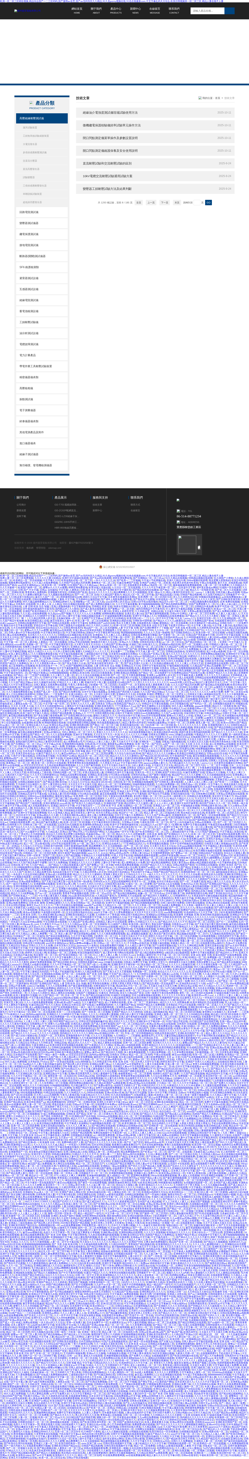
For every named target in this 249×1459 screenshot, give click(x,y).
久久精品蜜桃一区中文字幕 (33, 798)
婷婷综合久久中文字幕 (69, 988)
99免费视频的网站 (205, 748)
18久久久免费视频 (57, 862)
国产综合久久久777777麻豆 (145, 786)
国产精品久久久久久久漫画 (151, 748)
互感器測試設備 (28, 289)
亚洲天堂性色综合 (25, 753)
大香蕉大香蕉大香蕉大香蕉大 (125, 983)
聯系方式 (135, 504)
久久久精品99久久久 (167, 801)
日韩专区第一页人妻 (31, 786)
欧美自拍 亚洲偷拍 (92, 635)
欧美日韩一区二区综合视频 (210, 632)
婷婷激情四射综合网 (71, 597)
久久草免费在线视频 (182, 1052)
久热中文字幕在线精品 (23, 755)
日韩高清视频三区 (186, 670)
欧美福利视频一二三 (187, 1045)
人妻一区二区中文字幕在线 (73, 966)
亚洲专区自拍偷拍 (195, 651)
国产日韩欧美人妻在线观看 (168, 782)
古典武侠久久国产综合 (17, 774)
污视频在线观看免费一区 (22, 822)
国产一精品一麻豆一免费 (51, 746)
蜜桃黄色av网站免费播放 (120, 744)
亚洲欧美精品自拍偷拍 (188, 876)
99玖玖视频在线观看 (74, 604)
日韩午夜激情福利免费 (75, 846)
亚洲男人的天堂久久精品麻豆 (72, 699)
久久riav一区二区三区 (176, 691)
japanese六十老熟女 (87, 945)
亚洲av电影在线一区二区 (91, 919)
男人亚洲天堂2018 (81, 838)
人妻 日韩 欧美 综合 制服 (36, 606)
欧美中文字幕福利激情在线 (124, 824)
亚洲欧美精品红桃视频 (125, 672)
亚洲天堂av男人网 (65, 884)
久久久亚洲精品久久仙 (173, 838)
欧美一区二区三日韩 (201, 789)
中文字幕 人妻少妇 (201, 625)
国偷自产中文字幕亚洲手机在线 (102, 632)
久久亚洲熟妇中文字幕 (58, 838)
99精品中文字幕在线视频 (155, 703)
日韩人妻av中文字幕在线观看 (23, 632)
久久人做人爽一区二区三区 (208, 848)
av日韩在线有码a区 (151, 891)
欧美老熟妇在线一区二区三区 (76, 580)
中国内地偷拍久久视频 (156, 708)
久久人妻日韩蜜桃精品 (73, 848)
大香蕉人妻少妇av (139, 853)
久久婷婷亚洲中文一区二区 (148, 988)
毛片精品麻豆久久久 (179, 763)
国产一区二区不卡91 (91, 661)
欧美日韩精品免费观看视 (235, 910)
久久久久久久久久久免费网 (86, 613)
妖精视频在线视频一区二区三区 (75, 867)
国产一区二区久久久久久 (182, 907)
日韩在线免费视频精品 (196, 777)
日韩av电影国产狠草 (183, 865)
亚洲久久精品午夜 (176, 580)
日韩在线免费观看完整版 (144, 635)
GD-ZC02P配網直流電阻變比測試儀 (67, 510)
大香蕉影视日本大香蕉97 (157, 926)
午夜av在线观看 (208, 582)
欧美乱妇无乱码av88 (42, 1052)
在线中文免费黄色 (20, 670)
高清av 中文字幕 (132, 836)
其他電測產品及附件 (31, 432)
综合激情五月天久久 (190, 997)
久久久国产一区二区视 (97, 649)
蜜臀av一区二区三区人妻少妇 (95, 611)
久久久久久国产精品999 (109, 891)
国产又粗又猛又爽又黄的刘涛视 (211, 924)
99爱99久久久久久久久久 (201, 656)
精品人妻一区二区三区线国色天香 (161, 812)
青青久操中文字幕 (183, 898)
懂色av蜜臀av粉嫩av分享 (82, 943)
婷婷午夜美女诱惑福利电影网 (194, 732)
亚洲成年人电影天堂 (133, 1040)
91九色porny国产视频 (59, 613)
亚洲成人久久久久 (200, 867)
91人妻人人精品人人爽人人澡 (222, 905)
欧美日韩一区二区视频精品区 (131, 1000)
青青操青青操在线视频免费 (100, 810)
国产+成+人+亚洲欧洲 (170, 824)
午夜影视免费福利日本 (72, 649)
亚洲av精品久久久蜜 (47, 815)
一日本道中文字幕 (185, 587)
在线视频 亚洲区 (145, 694)
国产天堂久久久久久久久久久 (31, 779)
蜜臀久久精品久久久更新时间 (118, 661)
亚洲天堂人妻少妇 (134, 613)
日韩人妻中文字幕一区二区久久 (25, 677)
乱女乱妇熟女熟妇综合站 (79, 912)
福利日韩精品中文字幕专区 (150, 608)
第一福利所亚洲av (144, 639)
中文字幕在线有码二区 (15, 672)
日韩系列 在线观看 (25, 604)
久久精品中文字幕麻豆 (92, 819)
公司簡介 (21, 504)
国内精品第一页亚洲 (106, 1016)
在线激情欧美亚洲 (31, 722)
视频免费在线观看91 (19, 582)
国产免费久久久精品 (24, 850)
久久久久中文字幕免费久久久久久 (65, 957)
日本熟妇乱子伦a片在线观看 (181, 1004)
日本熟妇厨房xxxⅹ (172, 637)
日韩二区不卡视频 (18, 817)
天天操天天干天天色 (162, 765)
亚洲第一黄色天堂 (17, 680)
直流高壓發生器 (31, 169)
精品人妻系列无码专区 (178, 592)
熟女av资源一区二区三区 (113, 585)
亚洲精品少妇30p (13, 1021)
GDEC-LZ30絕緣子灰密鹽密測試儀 (67, 516)
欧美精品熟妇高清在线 (166, 732)
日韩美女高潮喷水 (158, 734)
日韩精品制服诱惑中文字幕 (32, 623)
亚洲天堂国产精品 (106, 791)
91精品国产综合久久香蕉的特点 (156, 898)
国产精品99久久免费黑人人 (157, 895)
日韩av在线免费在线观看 (114, 1031)
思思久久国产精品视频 (68, 855)
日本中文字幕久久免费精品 (129, 815)
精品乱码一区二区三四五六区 (93, 755)
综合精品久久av (177, 708)
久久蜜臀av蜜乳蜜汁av (35, 594)
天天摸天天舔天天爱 (104, 694)
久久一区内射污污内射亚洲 (212, 1009)
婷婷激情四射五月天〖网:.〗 (183, 767)
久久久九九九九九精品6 (216, 675)
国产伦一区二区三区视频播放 (58, 829)
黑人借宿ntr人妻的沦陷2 (207, 1040)
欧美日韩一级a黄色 (81, 881)
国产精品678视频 (29, 656)
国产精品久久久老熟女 (67, 611)
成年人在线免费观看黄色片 (93, 997)
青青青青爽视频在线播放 (196, 978)
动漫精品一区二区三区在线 (137, 805)
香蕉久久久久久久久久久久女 (111, 732)
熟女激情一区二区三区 (45, 955)
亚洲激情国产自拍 (236, 990)
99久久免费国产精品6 (111, 770)
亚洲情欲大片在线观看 (130, 895)
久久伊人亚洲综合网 (63, 651)
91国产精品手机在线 (177, 1021)
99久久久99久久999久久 (99, 625)
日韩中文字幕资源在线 (153, 665)
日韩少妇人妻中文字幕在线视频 (136, 1014)
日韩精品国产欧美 (77, 592)
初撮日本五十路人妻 (95, 682)
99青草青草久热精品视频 (179, 727)
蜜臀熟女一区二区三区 (103, 582)
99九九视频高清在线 (44, 682)
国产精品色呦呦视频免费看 (145, 902)
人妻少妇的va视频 (216, 637)
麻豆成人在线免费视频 (82, 789)
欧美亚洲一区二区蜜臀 (54, 585)
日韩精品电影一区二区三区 (107, 696)
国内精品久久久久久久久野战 (219, 919)
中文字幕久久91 (51, 580)
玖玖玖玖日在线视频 (119, 777)
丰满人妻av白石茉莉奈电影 (87, 630)
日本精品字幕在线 (22, 955)
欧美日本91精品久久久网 (162, 1000)
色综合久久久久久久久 (100, 592)
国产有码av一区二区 (200, 703)
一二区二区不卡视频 (217, 765)
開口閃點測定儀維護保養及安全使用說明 (110, 150)
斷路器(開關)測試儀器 (32, 256)
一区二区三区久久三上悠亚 (100, 976)
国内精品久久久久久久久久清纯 (154, 969)
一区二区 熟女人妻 (58, 933)
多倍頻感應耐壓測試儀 (35, 152)
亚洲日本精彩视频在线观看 (138, 758)
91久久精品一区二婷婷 (227, 710)
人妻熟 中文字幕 (66, 599)
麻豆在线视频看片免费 (112, 793)
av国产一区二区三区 (173, 744)
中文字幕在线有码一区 (234, 649)
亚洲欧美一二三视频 (149, 741)
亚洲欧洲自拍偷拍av (46, 950)
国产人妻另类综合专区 (55, 784)
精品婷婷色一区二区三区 (33, 696)
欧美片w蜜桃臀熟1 (211, 857)
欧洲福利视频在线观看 (54, 722)
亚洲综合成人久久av (37, 725)
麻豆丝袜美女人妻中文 (62, 620)
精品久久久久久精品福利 (13, 891)
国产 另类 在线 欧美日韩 (182, 627)
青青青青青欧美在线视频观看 (83, 763)
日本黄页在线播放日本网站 (122, 597)
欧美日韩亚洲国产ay (109, 1026)
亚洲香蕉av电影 (218, 929)
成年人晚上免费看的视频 (100, 815)
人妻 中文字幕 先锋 (128, 627)
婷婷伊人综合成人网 (35, 952)
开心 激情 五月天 (111, 879)
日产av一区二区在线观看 (48, 893)
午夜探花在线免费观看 (120, 796)
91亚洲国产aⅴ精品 (67, 755)
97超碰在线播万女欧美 (76, 758)
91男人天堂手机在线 (122, 855)
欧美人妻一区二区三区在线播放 (91, 620)
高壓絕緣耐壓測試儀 (31, 118)
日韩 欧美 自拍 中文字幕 (154, 625)
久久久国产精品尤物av (20, 682)
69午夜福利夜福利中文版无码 (38, 608)
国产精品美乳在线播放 (229, 962)
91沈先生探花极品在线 (181, 888)
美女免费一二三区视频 (122, 651)
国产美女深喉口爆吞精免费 (48, 715)
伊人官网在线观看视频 (155, 907)
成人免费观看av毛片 (74, 741)
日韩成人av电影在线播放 (35, 964)
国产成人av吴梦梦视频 (166, 758)
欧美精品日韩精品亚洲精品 (191, 753)
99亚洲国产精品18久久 (65, 1021)
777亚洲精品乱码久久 (79, 696)
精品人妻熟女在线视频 (63, 993)
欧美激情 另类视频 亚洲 (186, 914)
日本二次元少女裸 (238, 765)
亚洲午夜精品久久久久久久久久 (158, 1045)
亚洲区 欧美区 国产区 (230, 865)
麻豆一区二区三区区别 (72, 857)
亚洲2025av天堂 (189, 884)
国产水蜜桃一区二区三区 (171, 635)
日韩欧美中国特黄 (142, 620)
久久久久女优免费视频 (151, 739)
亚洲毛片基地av (214, 838)
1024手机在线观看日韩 (63, 843)
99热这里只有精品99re (132, 914)
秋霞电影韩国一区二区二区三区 (197, 872)
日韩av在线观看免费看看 (84, 1000)
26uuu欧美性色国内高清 (81, 895)
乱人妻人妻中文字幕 (210, 649)
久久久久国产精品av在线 (56, 786)
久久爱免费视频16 (123, 912)
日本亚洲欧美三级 (174, 893)
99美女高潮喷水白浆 (124, 606)
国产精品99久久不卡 (226, 952)
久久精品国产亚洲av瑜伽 (114, 644)
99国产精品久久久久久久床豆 (199, 599)
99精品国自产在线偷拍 (210, 853)
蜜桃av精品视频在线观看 (203, 862)
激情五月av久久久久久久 (124, 739)
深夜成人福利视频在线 (173, 741)
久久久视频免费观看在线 (44, 654)
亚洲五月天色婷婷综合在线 (39, 969)
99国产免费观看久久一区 (202, 604)
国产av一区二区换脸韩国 (39, 777)
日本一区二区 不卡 (75, 995)
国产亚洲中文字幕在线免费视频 (29, 812)
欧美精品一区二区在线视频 (27, 580)
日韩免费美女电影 (119, 760)
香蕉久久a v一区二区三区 (141, 829)
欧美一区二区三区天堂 (203, 834)
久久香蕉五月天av (109, 763)
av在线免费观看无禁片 (46, 860)
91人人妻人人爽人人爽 (149, 606)
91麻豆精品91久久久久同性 (101, 670)
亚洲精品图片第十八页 (122, 639)
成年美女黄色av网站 (207, 587)
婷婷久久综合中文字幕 (95, 597)
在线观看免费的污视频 (111, 945)
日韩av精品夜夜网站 (44, 931)
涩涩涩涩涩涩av (181, 737)
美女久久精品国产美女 (63, 770)
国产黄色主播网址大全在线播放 (153, 706)
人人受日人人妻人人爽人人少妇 (121, 798)
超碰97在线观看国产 (216, 938)
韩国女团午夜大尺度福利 (177, 789)
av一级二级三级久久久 (89, 843)
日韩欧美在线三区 (102, 929)
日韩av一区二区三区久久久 (111, 943)
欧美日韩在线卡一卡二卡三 (50, 665)
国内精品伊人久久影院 (67, 608)
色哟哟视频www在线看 (61, 718)
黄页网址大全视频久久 (214, 1012)
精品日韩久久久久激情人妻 (138, 803)
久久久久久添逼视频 (24, 1009)
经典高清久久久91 (100, 827)
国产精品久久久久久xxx (23, 1033)
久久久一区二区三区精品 (134, 1026)
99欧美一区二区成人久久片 (211, 1004)
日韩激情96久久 (181, 895)
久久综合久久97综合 (79, 782)
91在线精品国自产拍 (197, 1047)
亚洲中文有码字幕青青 (223, 737)
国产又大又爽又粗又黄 (148, 661)
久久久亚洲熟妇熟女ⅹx (97, 860)
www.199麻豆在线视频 (179, 710)
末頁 (177, 202)
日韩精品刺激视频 (60, 1047)
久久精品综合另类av (17, 945)
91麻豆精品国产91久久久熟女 (44, 1004)
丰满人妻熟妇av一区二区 (195, 929)
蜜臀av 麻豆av (92, 1052)
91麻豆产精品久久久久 (48, 753)
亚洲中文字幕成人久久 (144, 616)
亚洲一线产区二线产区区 (148, 744)
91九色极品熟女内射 (24, 898)
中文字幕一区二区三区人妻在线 (20, 642)
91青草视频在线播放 (157, 843)
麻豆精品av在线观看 (60, 630)
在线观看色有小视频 (147, 623)
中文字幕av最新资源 (119, 938)
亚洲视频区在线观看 (90, 779)
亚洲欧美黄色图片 (203, 608)
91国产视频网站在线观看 (79, 665)
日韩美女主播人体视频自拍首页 (158, 670)
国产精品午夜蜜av (38, 672)
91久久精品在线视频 (176, 578)
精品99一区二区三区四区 (201, 921)
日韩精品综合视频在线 (69, 635)
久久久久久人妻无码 (89, 879)
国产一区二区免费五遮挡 (193, 881)
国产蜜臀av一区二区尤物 (121, 608)
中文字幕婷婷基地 (80, 606)
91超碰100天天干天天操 (120, 957)
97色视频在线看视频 (144, 929)
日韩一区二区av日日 (100, 893)
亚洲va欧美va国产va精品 (67, 1002)
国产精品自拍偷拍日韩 (98, 995)
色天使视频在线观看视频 (235, 715)
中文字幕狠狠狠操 (63, 940)
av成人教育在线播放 (26, 917)
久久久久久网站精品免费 (190, 945)
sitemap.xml (54, 548)
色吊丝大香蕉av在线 (106, 812)
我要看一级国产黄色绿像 (63, 919)
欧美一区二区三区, (45, 1038)
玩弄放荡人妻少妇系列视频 (62, 793)
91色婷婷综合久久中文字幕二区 (200, 912)
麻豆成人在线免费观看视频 (142, 1031)
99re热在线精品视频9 (92, 798)
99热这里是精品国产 (165, 1033)
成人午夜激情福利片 (155, 729)
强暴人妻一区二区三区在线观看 (196, 940)
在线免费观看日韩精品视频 (151, 710)
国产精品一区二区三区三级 (174, 590)
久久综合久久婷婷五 (38, 993)
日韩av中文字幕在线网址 (66, 658)
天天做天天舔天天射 (175, 611)
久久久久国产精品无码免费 (185, 684)
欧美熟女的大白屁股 (212, 874)
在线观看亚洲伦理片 (225, 620)
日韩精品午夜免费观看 (199, 796)
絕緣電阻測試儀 (28, 300)
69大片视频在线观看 (47, 898)
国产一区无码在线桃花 (191, 801)
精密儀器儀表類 (28, 377)
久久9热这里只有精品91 (21, 597)
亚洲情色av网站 (124, 1007)
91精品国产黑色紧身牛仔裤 (200, 635)
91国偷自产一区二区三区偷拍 (28, 936)
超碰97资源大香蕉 (107, 1049)
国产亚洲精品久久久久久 (177, 834)
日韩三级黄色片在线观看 (72, 625)
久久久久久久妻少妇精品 (48, 578)
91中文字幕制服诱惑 (67, 668)
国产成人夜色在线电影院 (93, 608)
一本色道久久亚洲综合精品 (128, 699)
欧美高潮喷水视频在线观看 (207, 850)
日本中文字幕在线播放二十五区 (112, 789)
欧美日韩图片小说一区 (43, 699)
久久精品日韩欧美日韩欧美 (123, 888)
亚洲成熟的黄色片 (202, 969)
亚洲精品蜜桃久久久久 (58, 902)
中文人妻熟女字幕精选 (15, 1004)
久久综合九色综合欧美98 (230, 708)
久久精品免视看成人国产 (52, 727)
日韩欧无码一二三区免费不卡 (51, 694)
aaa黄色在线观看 (79, 637)
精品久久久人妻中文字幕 (63, 710)
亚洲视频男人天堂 (112, 630)
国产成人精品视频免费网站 (215, 668)
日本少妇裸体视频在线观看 (146, 995)
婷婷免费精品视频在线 (212, 654)
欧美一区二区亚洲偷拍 (43, 668)
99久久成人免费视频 (182, 706)
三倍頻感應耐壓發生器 (35, 185)
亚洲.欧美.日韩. (86, 677)
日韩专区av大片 (101, 881)
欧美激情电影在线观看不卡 (85, 1031)
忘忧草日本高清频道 (68, 824)
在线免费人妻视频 (108, 1014)
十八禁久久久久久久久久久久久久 (151, 682)
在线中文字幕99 (78, 623)
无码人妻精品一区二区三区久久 (78, 732)
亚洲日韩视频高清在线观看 (182, 658)
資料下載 (21, 516)
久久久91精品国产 (160, 850)
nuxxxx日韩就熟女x (99, 739)
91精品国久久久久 (191, 950)
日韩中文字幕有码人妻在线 (112, 850)
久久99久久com (127, 955)
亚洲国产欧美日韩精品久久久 (38, 611)
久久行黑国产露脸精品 (207, 831)
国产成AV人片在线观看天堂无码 (181, 746)
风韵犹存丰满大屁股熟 (195, 760)
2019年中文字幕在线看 (228, 635)
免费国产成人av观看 (184, 639)
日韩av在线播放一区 (205, 822)
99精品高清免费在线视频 (73, 774)
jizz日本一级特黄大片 (174, 796)
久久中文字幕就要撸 (126, 604)
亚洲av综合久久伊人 (49, 910)
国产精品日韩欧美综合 (65, 962)
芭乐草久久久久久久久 (83, 729)
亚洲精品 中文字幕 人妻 (28, 1026)
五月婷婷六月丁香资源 (107, 914)
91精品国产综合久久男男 (161, 886)
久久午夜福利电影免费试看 (93, 1038)
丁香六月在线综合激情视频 (68, 905)
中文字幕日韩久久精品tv (55, 791)
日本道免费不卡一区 (152, 836)
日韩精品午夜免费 (203, 606)
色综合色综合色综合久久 (49, 627)
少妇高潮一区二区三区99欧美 (160, 725)
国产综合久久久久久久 (23, 827)
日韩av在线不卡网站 (203, 710)
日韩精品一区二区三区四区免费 (39, 853)
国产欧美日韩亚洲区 (86, 1049)
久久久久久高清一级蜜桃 (156, 632)
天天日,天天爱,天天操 (22, 706)
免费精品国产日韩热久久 (94, 938)
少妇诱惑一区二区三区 (105, 936)
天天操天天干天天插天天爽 (102, 886)
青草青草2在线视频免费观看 (15, 737)
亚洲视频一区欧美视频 (77, 746)
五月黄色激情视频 (135, 675)
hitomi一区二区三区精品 (192, 855)
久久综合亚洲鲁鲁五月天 (109, 1040)
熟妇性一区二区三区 (161, 585)
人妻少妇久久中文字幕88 (228, 940)
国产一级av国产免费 (42, 990)
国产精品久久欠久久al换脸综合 (169, 620)
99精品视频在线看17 (92, 616)
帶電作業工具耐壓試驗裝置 (35, 366)
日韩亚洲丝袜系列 (72, 627)
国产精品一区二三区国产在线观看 (31, 675)
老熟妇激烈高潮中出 (26, 741)
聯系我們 (174, 10)
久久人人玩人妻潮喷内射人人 (168, 841)
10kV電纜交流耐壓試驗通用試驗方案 (107, 176)
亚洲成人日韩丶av (80, 827)
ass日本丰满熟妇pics (29, 585)
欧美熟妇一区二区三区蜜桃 (59, 687)
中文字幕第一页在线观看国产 (86, 786)
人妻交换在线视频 (98, 646)
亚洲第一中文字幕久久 (231, 642)
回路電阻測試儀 (28, 212)
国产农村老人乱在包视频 (210, 670)
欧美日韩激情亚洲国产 (180, 817)
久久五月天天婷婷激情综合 (49, 706)
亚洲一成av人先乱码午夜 (233, 1021)
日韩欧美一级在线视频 (196, 829)
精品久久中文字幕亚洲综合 (18, 684)
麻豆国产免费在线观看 (196, 869)
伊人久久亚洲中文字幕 (84, 817)
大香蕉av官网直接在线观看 (230, 793)
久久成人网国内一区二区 (215, 974)
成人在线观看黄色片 (38, 805)
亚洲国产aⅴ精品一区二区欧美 (155, 582)
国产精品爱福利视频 (49, 938)
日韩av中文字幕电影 (136, 793)
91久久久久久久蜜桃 (36, 729)
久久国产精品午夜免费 (12, 620)
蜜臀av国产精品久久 (193, 1042)
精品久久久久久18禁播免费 (131, 834)
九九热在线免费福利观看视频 (59, 765)
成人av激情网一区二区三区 (132, 886)
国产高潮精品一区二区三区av (148, 578)
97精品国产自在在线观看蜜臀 (55, 656)
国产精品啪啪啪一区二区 (92, 978)
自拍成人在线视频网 (43, 876)
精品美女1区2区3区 (101, 782)
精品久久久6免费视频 (22, 893)
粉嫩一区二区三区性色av (151, 893)
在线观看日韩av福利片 (212, 943)
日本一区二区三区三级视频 (224, 978)
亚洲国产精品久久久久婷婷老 (126, 1012)
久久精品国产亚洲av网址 (81, 921)
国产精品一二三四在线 (199, 680)
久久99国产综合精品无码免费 (74, 582)
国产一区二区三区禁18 (178, 1019)
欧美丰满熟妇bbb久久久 (134, 1009)
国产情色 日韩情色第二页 (13, 993)
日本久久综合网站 (61, 817)
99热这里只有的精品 (118, 872)
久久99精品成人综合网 (125, 867)
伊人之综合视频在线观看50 (20, 694)
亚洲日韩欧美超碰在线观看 (214, 914)
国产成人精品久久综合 (96, 841)
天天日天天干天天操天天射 (82, 784)
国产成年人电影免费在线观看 (116, 599)
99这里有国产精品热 (11, 853)
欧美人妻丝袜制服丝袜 (152, 701)
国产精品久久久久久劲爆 (215, 876)
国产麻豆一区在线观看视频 (211, 815)
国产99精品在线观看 (58, 623)
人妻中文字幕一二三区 (12, 767)
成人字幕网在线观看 (115, 1002)
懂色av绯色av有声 (119, 853)
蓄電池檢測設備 (28, 311)
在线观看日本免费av (138, 585)
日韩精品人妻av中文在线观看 (111, 921)
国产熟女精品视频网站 (158, 862)
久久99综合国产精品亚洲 (17, 976)
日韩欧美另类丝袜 (214, 661)
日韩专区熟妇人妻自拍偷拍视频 (193, 886)
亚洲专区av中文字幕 (175, 680)
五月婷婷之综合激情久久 (29, 784)
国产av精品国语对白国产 (225, 646)
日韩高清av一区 (189, 784)
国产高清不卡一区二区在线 (34, 919)
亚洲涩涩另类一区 (206, 618)
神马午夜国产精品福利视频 (72, 853)
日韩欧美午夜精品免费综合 (69, 1052)
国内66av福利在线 (35, 1014)
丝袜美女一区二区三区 (143, 938)
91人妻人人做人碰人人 (228, 604)
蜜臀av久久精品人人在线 (149, 637)
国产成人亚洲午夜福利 (103, 1023)
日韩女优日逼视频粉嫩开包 (93, 1021)
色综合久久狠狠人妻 (234, 853)
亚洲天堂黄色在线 (114, 931)
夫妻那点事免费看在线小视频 (164, 1026)
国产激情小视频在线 (159, 774)
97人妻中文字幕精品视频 (179, 608)
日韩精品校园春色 (175, 651)
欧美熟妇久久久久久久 (141, 950)
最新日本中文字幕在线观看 (18, 625)
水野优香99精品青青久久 (164, 689)
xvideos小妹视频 (35, 985)
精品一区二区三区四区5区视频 (185, 1012)
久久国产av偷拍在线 (172, 713)
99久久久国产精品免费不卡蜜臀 (30, 862)
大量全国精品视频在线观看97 (179, 1035)
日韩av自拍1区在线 (217, 753)
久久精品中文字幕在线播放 (108, 836)
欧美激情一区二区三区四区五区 (222, 812)
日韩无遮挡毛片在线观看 (33, 1049)
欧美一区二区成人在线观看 (179, 677)
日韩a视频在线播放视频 (234, 836)
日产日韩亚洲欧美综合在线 (77, 715)
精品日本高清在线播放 (92, 801)
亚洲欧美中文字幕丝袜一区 (125, 964)
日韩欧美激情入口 (93, 950)
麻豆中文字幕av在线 (16, 805)
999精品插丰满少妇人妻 (213, 805)
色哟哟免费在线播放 (112, 613)
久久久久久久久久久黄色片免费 (206, 691)
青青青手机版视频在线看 (76, 893)
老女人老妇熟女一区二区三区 (71, 876)
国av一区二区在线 (37, 891)
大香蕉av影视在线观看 (199, 611)
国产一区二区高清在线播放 (89, 940)
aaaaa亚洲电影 (203, 706)
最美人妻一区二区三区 (208, 722)
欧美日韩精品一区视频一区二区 (170, 990)
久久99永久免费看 (20, 699)
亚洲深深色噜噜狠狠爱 (154, 959)
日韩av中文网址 (178, 613)
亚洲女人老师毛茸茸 (123, 611)
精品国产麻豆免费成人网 (49, 822)
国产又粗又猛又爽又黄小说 (56, 881)
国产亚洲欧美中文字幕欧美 (117, 590)
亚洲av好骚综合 (52, 732)
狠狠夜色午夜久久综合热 (104, 642)
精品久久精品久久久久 (39, 651)
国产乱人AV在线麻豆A (181, 822)
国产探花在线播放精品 (57, 936)
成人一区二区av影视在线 (36, 843)
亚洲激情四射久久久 (218, 725)
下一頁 (164, 202)
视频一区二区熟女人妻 (232, 616)
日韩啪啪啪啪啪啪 (58, 672)
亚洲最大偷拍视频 (68, 888)
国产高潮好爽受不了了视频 (154, 627)
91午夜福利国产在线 (180, 755)
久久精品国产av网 (173, 646)
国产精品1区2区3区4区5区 (154, 755)
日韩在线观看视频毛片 (190, 786)
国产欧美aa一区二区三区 (129, 708)
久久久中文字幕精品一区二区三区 (68, 964)
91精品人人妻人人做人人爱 (100, 741)
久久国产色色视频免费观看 (217, 786)
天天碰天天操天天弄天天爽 (162, 985)
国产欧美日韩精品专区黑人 (23, 727)
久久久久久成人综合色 (217, 630)
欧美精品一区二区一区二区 (78, 900)
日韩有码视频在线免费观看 (86, 1047)
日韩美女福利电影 (63, 748)
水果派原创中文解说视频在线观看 (209, 895)
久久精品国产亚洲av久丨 (222, 777)
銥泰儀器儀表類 (28, 421)
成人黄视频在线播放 (40, 817)
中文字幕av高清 (52, 744)
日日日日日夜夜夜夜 (101, 672)
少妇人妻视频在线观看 (153, 810)
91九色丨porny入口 (185, 618)
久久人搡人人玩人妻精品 (116, 635)
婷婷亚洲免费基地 (122, 578)
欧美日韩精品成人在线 (37, 620)
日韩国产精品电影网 (191, 594)
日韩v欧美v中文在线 (95, 744)
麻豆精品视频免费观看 (20, 715)
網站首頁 (76, 10)
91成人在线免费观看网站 (88, 829)
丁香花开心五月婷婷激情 (32, 834)
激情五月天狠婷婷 (140, 718)
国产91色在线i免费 (177, 729)
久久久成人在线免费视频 (45, 582)
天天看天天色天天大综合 (87, 644)
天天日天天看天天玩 (10, 751)
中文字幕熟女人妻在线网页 (130, 910)
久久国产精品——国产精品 (44, 865)
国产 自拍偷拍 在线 (231, 1040)
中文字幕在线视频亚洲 (70, 654)
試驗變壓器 (29, 177)
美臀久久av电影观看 (58, 1023)
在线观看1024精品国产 (119, 682)
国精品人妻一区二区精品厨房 (89, 718)
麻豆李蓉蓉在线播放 (98, 983)
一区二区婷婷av (100, 639)
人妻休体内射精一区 (54, 981)
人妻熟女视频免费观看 (177, 791)
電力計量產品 (27, 355)
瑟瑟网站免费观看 (147, 649)
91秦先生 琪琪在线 (115, 801)
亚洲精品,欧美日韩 (79, 672)
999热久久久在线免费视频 (14, 869)
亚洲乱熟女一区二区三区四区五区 (119, 969)
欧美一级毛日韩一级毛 (145, 860)
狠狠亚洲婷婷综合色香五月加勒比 (36, 760)
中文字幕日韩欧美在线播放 (43, 948)
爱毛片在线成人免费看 (18, 990)
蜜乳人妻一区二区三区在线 (218, 801)
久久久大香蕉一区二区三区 (146, 905)
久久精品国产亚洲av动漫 (54, 708)
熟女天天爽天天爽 (125, 623)
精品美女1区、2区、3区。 (34, 978)
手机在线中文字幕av (141, 760)
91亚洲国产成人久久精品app (82, 585)
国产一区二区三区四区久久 (231, 822)
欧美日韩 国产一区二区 (112, 675)
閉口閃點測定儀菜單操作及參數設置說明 (110, 138)
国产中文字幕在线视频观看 (168, 760)
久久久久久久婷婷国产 (197, 879)
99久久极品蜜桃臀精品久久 (37, 601)
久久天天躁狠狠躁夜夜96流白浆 (51, 639)
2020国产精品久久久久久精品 (155, 865)
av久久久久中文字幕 (194, 1031)
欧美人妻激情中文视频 (146, 668)
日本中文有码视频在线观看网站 (186, 843)
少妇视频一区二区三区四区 (102, 684)
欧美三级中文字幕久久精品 (34, 713)
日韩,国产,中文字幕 (28, 590)
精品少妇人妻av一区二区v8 (21, 720)
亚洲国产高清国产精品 (84, 701)
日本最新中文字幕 (17, 948)
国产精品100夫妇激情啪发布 (57, 1026)
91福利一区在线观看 (230, 587)
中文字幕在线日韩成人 (106, 727)
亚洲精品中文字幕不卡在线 (48, 758)
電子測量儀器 (27, 410)
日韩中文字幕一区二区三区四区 (59, 677)
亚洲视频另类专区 (57, 592)
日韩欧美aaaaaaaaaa (153, 727)
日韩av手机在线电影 (79, 642)
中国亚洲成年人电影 (138, 850)
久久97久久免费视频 (187, 649)
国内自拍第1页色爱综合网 (180, 748)
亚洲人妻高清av (179, 862)
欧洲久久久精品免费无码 (38, 872)
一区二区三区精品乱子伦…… (147, 1038)
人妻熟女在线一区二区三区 (27, 703)
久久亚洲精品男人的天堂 (119, 819)
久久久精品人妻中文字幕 (138, 945)
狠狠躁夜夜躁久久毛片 (235, 850)
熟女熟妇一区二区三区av (154, 964)
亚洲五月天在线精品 (115, 618)
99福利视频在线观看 (143, 784)
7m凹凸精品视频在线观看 (177, 988)
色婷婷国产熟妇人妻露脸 (36, 710)
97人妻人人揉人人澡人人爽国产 (103, 857)
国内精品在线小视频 (201, 891)
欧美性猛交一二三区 (14, 777)
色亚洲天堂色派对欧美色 (185, 582)
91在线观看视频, (207, 936)
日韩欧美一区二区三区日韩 (148, 646)
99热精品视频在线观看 (200, 578)
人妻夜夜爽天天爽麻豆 (209, 658)
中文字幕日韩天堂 (115, 689)
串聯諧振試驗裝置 (32, 194)
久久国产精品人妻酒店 (212, 948)
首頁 (217, 98)
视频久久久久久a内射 (11, 748)
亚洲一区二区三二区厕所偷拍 (143, 1002)
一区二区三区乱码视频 (66, 777)
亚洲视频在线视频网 (142, 782)
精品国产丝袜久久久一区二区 (214, 803)
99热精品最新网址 (157, 722)
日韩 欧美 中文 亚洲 (90, 590)
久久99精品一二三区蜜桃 (126, 1035)
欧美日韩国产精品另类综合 (55, 1000)
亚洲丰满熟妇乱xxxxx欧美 (56, 803)
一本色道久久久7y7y (145, 978)
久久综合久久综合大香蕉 (167, 950)
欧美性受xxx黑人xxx (202, 995)
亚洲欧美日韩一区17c (151, 680)
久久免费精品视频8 (216, 1026)
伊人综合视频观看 (10, 722)
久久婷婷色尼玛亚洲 (207, 627)
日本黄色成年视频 (27, 746)
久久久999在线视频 (71, 808)
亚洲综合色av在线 (58, 725)
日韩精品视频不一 (125, 748)
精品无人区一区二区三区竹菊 (138, 594)
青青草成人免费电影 (35, 592)
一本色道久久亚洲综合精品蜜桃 (94, 710)
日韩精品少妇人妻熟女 (201, 720)
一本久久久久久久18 (104, 580)
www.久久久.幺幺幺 (97, 853)
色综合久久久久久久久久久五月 (174, 971)
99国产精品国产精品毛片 (166, 872)
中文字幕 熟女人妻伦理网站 (69, 760)
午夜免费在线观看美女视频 (214, 767)
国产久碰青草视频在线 (164, 945)
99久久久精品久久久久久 (212, 985)
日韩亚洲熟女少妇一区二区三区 (185, 976)
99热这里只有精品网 (33, 943)
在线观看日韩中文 (200, 737)
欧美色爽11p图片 (196, 838)
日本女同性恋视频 (237, 637)
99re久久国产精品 (180, 867)
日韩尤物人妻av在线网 (228, 592)
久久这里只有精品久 (213, 594)
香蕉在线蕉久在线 (203, 727)
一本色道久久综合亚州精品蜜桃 (27, 874)
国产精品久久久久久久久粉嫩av (158, 753)
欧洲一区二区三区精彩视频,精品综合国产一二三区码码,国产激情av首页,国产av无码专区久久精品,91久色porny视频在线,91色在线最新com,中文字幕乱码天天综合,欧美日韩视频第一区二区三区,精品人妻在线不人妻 (111, 575)
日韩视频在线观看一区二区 (103, 966)
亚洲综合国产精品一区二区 (34, 734)
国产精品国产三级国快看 (31, 687)
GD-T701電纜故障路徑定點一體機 (67, 504)
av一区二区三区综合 (173, 642)
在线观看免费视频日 (224, 789)
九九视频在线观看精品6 (60, 594)
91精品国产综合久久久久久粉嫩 (109, 767)
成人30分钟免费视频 (229, 701)
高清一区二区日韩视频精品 (139, 1033)
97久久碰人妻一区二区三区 (150, 651)
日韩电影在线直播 (81, 869)
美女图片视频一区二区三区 (147, 796)
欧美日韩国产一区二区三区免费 (35, 658)
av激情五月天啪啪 (223, 687)
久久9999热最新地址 (195, 637)
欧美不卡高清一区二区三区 (229, 606)
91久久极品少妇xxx (130, 656)
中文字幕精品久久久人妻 (185, 926)
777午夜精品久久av (125, 706)
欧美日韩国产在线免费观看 (170, 696)
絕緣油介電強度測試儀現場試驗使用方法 (110, 112)
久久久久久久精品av (71, 924)
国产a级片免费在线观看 (226, 907)
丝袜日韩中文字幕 (193, 713)
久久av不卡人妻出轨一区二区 (224, 860)
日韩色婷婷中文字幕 (228, 936)
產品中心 (116, 10)
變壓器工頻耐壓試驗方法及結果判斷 (107, 189)
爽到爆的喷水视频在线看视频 (104, 1009)
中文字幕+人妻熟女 (69, 590)
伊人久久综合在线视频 (87, 675)
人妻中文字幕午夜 (110, 862)
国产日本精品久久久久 (229, 959)
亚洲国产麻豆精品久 (52, 900)
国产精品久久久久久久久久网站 (120, 751)
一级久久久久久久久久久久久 (162, 874)
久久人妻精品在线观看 (212, 808)
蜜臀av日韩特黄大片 (11, 824)
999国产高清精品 (194, 841)
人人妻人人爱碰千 (164, 808)
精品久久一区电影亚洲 (201, 590)
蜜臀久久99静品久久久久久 (142, 921)
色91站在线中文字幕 (129, 715)
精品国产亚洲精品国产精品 (214, 884)
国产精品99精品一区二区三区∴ (201, 642)
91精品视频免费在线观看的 (204, 601)
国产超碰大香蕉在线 (175, 739)
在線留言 (154, 10)
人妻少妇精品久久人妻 (20, 808)
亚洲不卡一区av (232, 966)
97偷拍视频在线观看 (178, 665)
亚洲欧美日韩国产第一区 (191, 1033)
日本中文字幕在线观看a (94, 691)
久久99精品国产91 (194, 630)
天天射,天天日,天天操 (196, 744)
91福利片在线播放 (120, 995)
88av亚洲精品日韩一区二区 (108, 1033)
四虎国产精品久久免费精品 (14, 663)
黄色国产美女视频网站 (15, 819)
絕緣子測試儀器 (28, 454)
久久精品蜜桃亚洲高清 (121, 997)
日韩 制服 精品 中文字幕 (88, 751)
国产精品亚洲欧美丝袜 (55, 782)
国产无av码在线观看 (100, 578)
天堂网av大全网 (103, 677)
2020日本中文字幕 (25, 815)
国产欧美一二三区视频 (128, 580)
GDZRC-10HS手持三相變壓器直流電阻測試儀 (67, 522)
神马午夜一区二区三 (46, 888)
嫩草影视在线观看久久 (32, 1016)
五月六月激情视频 (13, 770)
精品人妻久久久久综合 (219, 881)
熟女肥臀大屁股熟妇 (219, 580)
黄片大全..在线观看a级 (230, 582)
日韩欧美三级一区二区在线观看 (39, 824)
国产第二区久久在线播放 (228, 590)
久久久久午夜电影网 (232, 694)
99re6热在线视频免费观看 (14, 997)
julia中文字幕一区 (103, 912)
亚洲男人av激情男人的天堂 (161, 675)
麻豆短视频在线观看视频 (206, 755)
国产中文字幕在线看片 (30, 836)
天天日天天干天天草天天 (161, 1009)
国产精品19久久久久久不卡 (172, 921)
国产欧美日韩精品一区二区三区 (151, 831)
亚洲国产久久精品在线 (122, 658)
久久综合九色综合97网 (169, 978)
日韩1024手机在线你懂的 (144, 601)
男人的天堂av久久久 (35, 926)
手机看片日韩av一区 (179, 625)
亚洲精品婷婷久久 (62, 601)
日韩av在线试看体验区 (72, 860)
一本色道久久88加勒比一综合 (138, 696)
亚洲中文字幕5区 (220, 886)
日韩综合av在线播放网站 (146, 713)
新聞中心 (135, 10)
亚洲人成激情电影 (60, 606)
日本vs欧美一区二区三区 (169, 819)
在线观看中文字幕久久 (100, 699)
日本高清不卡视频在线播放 (37, 751)
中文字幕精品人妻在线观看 (38, 748)
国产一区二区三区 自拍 (87, 594)
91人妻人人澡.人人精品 (49, 604)
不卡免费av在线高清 (138, 943)
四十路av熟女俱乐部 (122, 827)
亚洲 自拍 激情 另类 (201, 955)
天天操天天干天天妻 (127, 741)
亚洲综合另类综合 (71, 1004)
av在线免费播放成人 (232, 597)
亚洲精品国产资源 (221, 680)
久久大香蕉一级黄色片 (193, 905)
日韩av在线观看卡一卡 (128, 746)
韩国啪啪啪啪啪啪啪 (131, 632)
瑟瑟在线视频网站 (120, 881)
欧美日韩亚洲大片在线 (125, 677)
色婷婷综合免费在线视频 (145, 777)
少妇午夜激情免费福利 (230, 912)
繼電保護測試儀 (28, 234)
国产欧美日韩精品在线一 (198, 646)
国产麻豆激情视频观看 (157, 613)
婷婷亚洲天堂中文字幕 (128, 810)
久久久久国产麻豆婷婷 (88, 765)
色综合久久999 (54, 834)
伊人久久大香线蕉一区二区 (45, 670)
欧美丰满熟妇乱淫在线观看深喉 (206, 1002)
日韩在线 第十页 (121, 782)
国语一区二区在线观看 (43, 1012)
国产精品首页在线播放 (43, 976)
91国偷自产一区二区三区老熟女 (231, 720)
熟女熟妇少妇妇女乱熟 (192, 812)
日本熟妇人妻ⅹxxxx (230, 791)
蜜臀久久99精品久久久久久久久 (92, 651)
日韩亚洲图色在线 (104, 713)
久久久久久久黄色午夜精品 (14, 1023)
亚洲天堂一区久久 (144, 772)
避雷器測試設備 (28, 278)
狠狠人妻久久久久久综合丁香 (231, 748)
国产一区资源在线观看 (67, 819)
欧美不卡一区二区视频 (143, 881)
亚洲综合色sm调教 (30, 900)
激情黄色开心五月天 (235, 888)
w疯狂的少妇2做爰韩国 (177, 952)
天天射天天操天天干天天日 (133, 936)
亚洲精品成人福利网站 (103, 708)
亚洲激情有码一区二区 (184, 815)
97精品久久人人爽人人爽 (70, 682)
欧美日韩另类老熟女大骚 (223, 741)
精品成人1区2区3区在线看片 (226, 1014)
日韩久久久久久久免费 (41, 945)
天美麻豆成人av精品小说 (228, 779)
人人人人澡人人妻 (163, 803)
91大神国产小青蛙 (223, 578)
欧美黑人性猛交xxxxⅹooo (44, 661)
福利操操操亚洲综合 (226, 872)
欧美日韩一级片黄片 (209, 699)
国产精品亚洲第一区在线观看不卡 (160, 983)
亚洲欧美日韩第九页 (33, 1040)
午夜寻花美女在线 (189, 758)
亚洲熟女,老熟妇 (79, 646)
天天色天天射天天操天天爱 (201, 739)
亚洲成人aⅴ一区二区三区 (207, 715)
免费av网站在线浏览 (90, 668)
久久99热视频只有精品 (137, 931)
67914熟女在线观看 (119, 774)
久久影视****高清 (224, 1007)
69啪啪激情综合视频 (28, 867)
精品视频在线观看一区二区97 (192, 933)
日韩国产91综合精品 (227, 656)
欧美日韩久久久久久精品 (150, 848)
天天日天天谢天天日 (24, 739)
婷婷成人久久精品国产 (136, 1028)
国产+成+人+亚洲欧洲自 (41, 819)
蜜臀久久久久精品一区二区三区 (39, 801)
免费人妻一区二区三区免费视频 (16, 578)
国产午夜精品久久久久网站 (98, 1045)
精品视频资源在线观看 (37, 767)
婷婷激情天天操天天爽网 (182, 962)
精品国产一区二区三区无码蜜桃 (100, 627)
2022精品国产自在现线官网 (93, 888)
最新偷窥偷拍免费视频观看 (187, 585)
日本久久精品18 (12, 940)
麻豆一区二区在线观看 (127, 680)
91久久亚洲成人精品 (58, 812)
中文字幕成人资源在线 (232, 831)
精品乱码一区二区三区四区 (173, 687)
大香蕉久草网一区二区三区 (93, 777)
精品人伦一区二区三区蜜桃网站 (114, 784)
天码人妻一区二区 (225, 810)
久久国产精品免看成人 (118, 737)
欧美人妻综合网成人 (19, 654)
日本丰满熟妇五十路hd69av (204, 623)
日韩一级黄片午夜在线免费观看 (161, 993)
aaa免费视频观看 (173, 912)
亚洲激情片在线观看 (39, 879)
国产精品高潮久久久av (218, 1031)
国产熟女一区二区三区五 (231, 981)
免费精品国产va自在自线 (102, 623)
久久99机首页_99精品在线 (149, 611)
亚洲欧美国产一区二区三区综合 (16, 639)
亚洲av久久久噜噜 (128, 642)
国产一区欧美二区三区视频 (96, 1012)
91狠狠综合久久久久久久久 (154, 798)
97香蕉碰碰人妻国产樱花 (176, 891)
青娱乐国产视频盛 (183, 779)
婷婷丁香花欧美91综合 (221, 893)
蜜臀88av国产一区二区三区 (18, 758)
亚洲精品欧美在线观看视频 (71, 680)
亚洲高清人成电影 (80, 1023)
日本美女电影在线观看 (97, 760)
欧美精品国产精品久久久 (127, 703)
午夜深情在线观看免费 (228, 834)
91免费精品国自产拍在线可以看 (188, 672)
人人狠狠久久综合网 (214, 976)
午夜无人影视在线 (77, 684)
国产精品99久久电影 (112, 1052)
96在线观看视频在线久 (109, 722)
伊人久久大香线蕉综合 (236, 798)
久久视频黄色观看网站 (57, 637)
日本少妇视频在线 (179, 703)
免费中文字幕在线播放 (195, 824)
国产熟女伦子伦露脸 (143, 599)
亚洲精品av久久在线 (142, 737)
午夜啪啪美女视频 (190, 805)
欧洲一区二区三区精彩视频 (208, 1028)
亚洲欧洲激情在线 (122, 929)
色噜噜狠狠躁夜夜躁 (189, 668)
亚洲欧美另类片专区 (210, 900)
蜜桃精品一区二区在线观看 (173, 623)
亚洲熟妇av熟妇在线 (120, 620)
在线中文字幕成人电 (83, 1040)
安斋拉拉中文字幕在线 (45, 625)
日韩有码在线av (139, 774)
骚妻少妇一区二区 (13, 630)
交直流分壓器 (30, 160)
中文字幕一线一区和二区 (121, 637)
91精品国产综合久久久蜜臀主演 (228, 867)
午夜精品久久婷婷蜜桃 (39, 701)
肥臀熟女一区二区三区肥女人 (170, 694)
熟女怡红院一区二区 (151, 981)
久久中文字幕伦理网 (81, 936)
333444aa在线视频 (118, 808)
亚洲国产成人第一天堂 (45, 691)
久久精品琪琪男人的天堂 (42, 618)
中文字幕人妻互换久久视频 (52, 895)
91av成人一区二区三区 (12, 725)
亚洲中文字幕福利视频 (117, 902)
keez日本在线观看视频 (153, 715)
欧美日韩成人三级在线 (39, 772)
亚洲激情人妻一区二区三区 (30, 789)
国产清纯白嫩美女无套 (32, 637)
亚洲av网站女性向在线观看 (45, 737)
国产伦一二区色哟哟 (226, 921)
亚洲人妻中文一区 (9, 978)
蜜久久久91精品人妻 (34, 838)
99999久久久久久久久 (164, 919)
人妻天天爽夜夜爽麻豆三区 (18, 929)
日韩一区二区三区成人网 (116, 779)
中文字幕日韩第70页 (131, 763)
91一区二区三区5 (143, 827)
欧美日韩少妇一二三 (137, 618)
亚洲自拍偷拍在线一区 (131, 725)
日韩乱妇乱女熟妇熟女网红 (48, 929)
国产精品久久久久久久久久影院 (202, 616)
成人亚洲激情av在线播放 (21, 665)
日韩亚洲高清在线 (114, 884)
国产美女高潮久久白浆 (74, 663)
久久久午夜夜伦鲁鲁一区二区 (211, 964)
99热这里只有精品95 (11, 843)
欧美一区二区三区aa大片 (19, 931)
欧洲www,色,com (29, 924)
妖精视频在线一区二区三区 (100, 848)
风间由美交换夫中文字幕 (66, 872)
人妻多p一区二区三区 (228, 739)
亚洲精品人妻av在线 (87, 770)
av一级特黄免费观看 (196, 860)
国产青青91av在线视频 (35, 718)
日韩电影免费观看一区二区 (211, 639)
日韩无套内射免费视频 (85, 1026)
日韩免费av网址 (98, 637)
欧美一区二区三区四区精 (219, 696)
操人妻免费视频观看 (186, 1009)
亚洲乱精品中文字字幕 (207, 898)
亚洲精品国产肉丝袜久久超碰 (123, 691)
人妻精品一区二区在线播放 (52, 642)
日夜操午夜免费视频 (67, 931)
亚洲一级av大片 (156, 592)
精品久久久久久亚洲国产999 (138, 630)
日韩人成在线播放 (127, 948)
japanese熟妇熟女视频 (29, 791)
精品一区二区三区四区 (103, 746)
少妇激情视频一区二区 (206, 1052)
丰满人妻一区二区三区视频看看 (171, 720)
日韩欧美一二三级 (101, 1019)
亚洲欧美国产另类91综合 (168, 772)
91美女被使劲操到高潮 (82, 1016)
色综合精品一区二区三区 (47, 808)
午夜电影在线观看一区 (53, 912)
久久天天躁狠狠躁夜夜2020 (216, 774)
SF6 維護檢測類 (29, 267)
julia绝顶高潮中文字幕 (34, 957)
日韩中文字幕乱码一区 (178, 810)
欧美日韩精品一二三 (121, 860)
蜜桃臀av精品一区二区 (146, 1047)
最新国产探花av (164, 639)
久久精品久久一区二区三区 (116, 905)
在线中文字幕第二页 (154, 879)
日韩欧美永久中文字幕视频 (179, 836)
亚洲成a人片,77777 (83, 713)
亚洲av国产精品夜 (176, 656)
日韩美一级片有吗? (77, 981)
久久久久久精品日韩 (75, 886)
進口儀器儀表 (27, 443)
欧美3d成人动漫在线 (99, 587)
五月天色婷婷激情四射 (23, 627)
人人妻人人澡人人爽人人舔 (198, 782)
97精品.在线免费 (175, 879)
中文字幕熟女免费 (91, 988)
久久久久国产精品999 (70, 948)
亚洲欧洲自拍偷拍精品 (151, 791)
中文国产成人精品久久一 (122, 974)
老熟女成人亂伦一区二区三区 (63, 779)
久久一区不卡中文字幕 (161, 618)
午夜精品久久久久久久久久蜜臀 (210, 734)
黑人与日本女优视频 (203, 988)
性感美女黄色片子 (183, 1028)
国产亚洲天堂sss (103, 867)
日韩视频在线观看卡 (223, 703)
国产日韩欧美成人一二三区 (22, 895)
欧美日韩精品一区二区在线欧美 (87, 902)
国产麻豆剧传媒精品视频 (82, 933)
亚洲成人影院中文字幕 (127, 701)
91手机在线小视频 (222, 971)
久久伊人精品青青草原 (23, 888)
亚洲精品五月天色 (130, 665)
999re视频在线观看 (197, 580)
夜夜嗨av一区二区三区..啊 (20, 763)
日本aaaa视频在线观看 (189, 846)
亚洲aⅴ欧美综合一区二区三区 (177, 606)
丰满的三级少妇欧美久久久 (143, 644)
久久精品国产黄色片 (111, 594)
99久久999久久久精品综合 (227, 751)
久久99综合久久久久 (134, 874)
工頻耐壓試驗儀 (28, 322)
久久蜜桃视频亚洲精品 (212, 758)
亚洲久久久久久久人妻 (82, 703)
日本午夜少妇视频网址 (121, 841)
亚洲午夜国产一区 (181, 969)
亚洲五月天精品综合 (116, 919)
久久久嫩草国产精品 (92, 1002)
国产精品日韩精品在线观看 (228, 727)
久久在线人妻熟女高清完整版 (141, 687)
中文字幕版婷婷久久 (177, 959)
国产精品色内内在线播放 (145, 590)
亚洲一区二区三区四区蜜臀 (99, 753)
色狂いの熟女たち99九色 (49, 850)
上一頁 (151, 202)
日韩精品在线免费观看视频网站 (211, 677)
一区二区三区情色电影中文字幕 (84, 917)
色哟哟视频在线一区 (235, 661)
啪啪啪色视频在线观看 (146, 855)
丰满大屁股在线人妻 (93, 772)
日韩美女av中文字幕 (51, 810)
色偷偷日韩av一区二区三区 (201, 708)
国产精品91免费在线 (69, 691)
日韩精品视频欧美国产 (30, 782)
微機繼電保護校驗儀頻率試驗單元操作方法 (112, 125)
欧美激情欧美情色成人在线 (94, 824)
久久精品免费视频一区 (167, 784)
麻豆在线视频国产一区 (136, 770)
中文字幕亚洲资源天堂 (53, 632)
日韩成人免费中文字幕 (205, 701)
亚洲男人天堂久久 (158, 962)
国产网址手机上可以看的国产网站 (86, 831)
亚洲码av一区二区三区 (156, 699)
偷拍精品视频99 (48, 867)
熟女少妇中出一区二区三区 (77, 929)
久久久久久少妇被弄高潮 (182, 964)
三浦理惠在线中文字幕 (95, 654)
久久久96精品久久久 (170, 957)
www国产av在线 (92, 905)
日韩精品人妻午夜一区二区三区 (226, 644)
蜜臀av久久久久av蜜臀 (55, 587)
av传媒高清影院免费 (236, 632)
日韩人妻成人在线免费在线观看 (50, 684)
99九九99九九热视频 (172, 661)
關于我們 (96, 10)
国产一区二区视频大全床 (195, 644)
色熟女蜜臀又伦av (205, 962)
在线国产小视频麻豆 (86, 993)
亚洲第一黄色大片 (43, 841)
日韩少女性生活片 (132, 907)
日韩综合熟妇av (105, 701)
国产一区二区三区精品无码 (105, 656)
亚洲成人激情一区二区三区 (168, 1014)
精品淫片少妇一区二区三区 (173, 601)
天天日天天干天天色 (10, 801)
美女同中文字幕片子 (222, 796)
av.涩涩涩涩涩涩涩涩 (32, 765)
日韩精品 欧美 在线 (102, 606)
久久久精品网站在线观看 (183, 770)
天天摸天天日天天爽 (190, 974)
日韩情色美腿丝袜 (87, 962)
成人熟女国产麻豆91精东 (162, 933)
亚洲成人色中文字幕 (127, 791)
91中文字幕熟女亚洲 (120, 1038)
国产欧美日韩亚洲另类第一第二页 (105, 663)
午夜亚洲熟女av (14, 926)
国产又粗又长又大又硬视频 (198, 751)
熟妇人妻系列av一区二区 (26, 1000)
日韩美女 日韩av (168, 668)
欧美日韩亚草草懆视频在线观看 (66, 1045)
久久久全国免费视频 (61, 734)
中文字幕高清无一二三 (87, 805)
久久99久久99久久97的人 (42, 680)
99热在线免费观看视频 (127, 865)
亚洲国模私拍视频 (50, 974)
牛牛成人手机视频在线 (153, 580)
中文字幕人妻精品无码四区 (34, 971)
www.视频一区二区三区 (75, 739)
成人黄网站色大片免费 (133, 862)
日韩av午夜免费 (124, 869)
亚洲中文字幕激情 (82, 734)
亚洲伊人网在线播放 (106, 729)
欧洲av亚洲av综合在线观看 (161, 1023)
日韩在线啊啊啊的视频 (44, 599)
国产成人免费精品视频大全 (100, 604)
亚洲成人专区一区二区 (121, 646)
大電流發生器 (30, 144)
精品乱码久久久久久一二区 (82, 1042)
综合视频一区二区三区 (200, 687)
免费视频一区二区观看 (219, 957)
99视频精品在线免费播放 (171, 616)
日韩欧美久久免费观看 (181, 1040)
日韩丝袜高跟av (212, 713)
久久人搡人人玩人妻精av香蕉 (117, 1047)
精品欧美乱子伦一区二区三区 (131, 985)
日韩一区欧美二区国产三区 (40, 855)
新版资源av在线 (142, 841)
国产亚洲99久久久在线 (48, 848)
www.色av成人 (127, 838)
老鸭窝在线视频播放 (204, 817)
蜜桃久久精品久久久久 (105, 715)
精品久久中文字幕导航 (30, 649)
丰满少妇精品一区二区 (80, 694)
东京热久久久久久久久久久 (42, 635)
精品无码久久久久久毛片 (122, 1021)
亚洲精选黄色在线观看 (216, 663)
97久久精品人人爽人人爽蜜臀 (31, 933)
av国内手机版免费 (168, 855)
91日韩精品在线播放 (206, 865)
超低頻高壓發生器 (32, 202)
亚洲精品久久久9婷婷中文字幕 (39, 616)
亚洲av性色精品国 (20, 1052)
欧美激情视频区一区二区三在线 (22, 810)
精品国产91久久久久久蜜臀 (186, 774)
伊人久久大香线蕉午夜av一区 (45, 663)
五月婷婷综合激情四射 (88, 599)
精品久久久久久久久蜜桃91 (124, 755)
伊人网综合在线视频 (181, 966)
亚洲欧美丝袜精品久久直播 (80, 914)
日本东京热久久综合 (64, 945)
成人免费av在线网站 (85, 748)
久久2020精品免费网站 (43, 988)
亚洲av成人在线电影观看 (58, 874)
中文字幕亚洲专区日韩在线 (105, 822)
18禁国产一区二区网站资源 (141, 940)
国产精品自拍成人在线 (167, 594)
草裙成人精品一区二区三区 (184, 943)
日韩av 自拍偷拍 (48, 590)
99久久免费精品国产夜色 (200, 620)
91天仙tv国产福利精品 (195, 819)
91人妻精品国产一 (16, 701)
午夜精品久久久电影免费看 (95, 855)
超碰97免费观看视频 (40, 962)
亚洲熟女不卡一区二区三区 (204, 791)
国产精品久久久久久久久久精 (226, 732)
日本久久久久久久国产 (12, 872)
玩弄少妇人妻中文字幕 (68, 616)
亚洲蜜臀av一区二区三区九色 (88, 601)
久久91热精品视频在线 (161, 663)
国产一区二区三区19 (231, 1023)
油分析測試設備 (28, 333)
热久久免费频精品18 (89, 969)
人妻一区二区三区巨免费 (201, 613)
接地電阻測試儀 (28, 245)
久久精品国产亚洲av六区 (219, 855)
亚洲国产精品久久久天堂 (219, 672)
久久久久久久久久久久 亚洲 (191, 725)
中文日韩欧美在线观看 (55, 921)
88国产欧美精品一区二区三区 (26, 1031)
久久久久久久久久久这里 (120, 978)
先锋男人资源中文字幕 (34, 646)
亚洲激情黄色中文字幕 (77, 1035)
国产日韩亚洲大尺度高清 (187, 857)
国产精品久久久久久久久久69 (198, 917)
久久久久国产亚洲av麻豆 (157, 815)
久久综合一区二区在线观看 (126, 587)
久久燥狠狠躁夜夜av (217, 1000)
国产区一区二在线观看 (73, 974)
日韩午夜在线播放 (194, 696)
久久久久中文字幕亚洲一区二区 (158, 587)
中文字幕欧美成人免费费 (190, 675)
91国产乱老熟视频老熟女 (64, 1007)
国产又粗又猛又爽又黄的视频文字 (182, 1038)
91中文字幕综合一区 (19, 1012)
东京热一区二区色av (230, 898)
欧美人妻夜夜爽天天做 (157, 684)
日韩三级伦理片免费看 (172, 902)
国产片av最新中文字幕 (32, 831)
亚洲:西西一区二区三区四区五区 (155, 597)
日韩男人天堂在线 (218, 760)
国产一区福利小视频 (143, 819)
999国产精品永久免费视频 (151, 1004)
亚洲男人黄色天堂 (112, 874)
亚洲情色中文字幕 (235, 654)
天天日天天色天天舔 (63, 751)
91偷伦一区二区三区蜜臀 (181, 722)
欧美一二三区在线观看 (68, 1012)
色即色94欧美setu (134, 817)
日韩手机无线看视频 (19, 988)
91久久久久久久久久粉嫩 (134, 734)
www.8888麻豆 (51, 649)
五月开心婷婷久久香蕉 (168, 900)
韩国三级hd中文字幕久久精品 (88, 689)
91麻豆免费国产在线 (127, 582)
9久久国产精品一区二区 (51, 995)
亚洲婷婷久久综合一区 (57, 789)
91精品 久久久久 (89, 1014)
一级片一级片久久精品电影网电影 (97, 1007)
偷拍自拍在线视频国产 (129, 670)
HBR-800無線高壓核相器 (67, 527)
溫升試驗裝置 (30, 127)
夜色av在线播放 (204, 907)
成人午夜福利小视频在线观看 (117, 668)
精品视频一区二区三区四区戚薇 (52, 827)
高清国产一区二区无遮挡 (131, 684)
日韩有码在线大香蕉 (150, 642)
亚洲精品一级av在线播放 (37, 770)
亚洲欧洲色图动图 (79, 725)
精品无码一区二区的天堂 (29, 829)
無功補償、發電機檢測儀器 (35, 465)
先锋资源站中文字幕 (104, 985)
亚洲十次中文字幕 (193, 661)
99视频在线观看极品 (209, 597)
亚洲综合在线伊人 (111, 843)
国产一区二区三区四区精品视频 (75, 720)
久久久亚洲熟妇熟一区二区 (231, 618)
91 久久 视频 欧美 (61, 869)
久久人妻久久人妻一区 (62, 675)
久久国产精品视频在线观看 (57, 836)
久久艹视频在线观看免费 (59, 689)
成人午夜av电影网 (215, 651)
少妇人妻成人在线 (140, 765)
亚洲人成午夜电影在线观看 (133, 1016)
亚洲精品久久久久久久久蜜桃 (84, 862)
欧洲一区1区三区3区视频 (126, 625)
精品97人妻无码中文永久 (208, 682)
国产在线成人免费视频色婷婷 (97, 1004)
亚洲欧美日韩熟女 (233, 874)
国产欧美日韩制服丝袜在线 (228, 827)
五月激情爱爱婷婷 (159, 853)
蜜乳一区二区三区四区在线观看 (196, 993)
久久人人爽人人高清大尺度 (189, 663)
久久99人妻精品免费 (11, 912)
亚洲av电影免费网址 (29, 881)
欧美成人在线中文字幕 (222, 879)
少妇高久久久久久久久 (100, 981)
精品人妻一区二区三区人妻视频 (106, 758)
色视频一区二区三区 (37, 644)
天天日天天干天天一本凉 (106, 734)
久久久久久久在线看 (189, 874)
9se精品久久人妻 (213, 841)
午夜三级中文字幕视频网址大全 (80, 850)
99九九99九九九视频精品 (100, 680)
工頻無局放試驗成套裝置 (36, 135)
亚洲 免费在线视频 (230, 601)
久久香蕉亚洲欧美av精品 (72, 815)
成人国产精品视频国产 (73, 670)
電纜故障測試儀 (28, 344)
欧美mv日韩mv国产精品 (233, 722)
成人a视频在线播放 (47, 720)
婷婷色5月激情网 (106, 748)
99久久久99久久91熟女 (53, 1028)
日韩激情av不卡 (38, 1023)
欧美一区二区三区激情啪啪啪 (151, 658)
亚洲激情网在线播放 (72, 744)
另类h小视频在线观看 (161, 1028)
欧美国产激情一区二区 (30, 587)
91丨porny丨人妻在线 (202, 592)
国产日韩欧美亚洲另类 (228, 599)
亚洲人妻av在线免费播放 (13, 635)
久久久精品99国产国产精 (123, 649)
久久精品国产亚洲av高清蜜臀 (205, 665)
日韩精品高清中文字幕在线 (119, 772)
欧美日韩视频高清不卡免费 (153, 888)
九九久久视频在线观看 (96, 898)
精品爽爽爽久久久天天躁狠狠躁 (130, 592)
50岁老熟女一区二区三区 (169, 599)
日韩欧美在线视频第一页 (79, 727)
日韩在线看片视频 (46, 755)
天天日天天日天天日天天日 (148, 912)
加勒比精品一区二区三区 (161, 876)
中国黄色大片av (162, 737)
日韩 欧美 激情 (169, 786)
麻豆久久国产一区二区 (47, 597)
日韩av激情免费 (217, 869)
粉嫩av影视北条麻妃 (79, 708)
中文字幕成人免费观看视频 (142, 917)
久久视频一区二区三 (232, 770)
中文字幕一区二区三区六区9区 (173, 955)
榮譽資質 (21, 510)
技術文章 (97, 504)
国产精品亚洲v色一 (140, 779)
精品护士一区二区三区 (130, 812)
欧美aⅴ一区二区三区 (225, 608)
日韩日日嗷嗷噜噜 (204, 779)
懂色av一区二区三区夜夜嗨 (61, 926)
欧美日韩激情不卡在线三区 (95, 658)
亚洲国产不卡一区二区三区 (124, 898)
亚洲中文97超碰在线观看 (75, 578)
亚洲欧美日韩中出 (77, 907)
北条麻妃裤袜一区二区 (68, 618)
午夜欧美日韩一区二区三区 (154, 822)
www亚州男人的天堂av (118, 601)
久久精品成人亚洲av (56, 831)
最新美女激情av (166, 649)
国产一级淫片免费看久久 (17, 661)
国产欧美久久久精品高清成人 (87, 803)
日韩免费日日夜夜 (205, 793)
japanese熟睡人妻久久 (87, 687)
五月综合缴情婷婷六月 (21, 959)
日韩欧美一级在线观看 (225, 891)
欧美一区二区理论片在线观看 (50, 763)
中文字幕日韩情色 (75, 632)
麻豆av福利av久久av (72, 753)
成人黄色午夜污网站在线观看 (118, 952)
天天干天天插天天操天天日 (115, 765)
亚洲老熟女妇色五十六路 (192, 983)
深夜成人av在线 (170, 974)
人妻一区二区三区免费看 (216, 585)
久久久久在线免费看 (56, 985)
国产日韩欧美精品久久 (183, 632)
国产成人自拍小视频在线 (56, 1031)
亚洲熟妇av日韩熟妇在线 (159, 914)
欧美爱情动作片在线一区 (82, 791)
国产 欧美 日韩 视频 (97, 974)
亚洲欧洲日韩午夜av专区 (116, 786)
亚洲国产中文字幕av (92, 618)
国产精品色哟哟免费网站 (174, 604)
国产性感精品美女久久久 (212, 1045)
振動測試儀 (26, 399)
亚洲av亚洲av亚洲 (82, 836)
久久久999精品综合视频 (196, 1014)
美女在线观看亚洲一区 (15, 879)
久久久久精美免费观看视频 (69, 841)
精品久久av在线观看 (162, 779)
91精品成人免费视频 (19, 668)
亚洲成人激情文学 (146, 955)
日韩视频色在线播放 (74, 810)
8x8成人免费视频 (171, 905)
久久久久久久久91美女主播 (175, 995)
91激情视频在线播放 (11, 838)
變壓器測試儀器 (28, 223)
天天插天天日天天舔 (129, 727)
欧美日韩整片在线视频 (146, 997)
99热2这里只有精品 (122, 1019)
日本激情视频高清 (61, 701)
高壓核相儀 (26, 388)
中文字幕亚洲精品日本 (150, 751)
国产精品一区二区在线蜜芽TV (154, 672)
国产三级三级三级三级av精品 (63, 798)
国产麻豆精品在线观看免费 (215, 684)
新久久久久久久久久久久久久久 (182, 654)
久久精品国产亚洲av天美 (152, 654)
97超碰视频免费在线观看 (118, 616)
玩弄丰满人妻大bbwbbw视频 (117, 988)
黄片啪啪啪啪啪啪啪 (149, 604)
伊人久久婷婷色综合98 (185, 597)
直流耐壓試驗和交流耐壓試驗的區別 (107, 163)
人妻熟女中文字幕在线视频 (79, 706)
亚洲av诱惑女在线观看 (218, 902)
